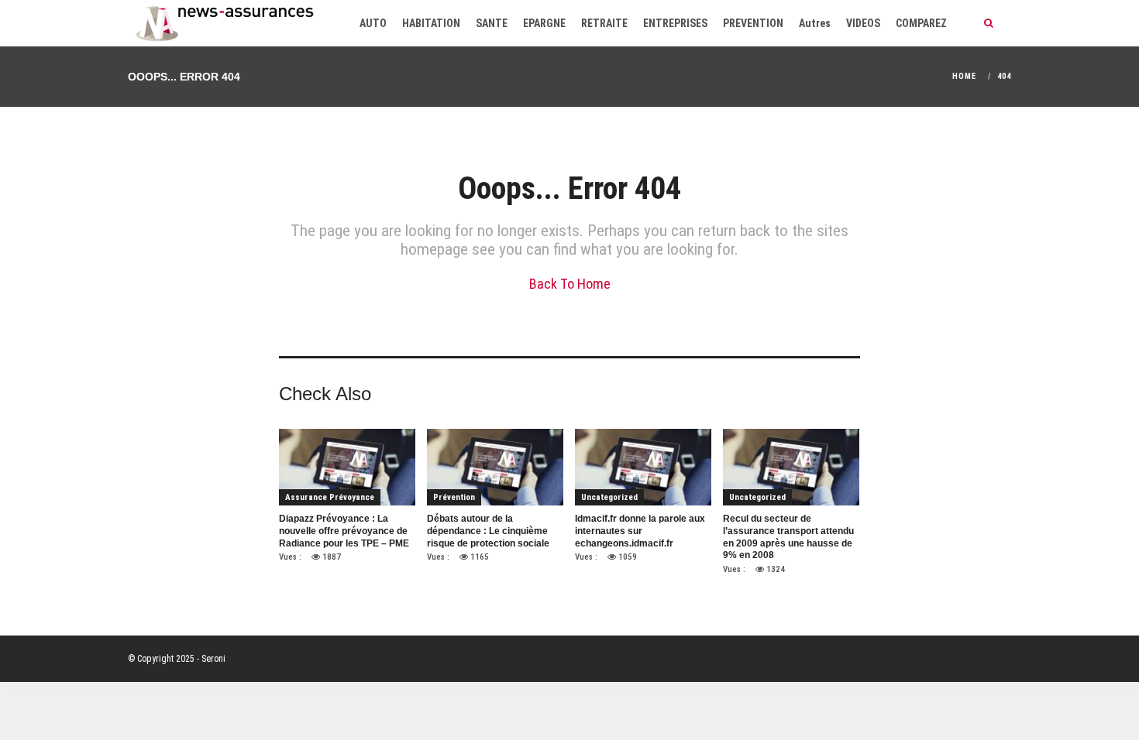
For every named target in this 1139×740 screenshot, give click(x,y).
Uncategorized (609, 497)
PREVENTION (753, 23)
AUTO (373, 23)
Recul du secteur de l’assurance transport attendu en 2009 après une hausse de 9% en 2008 (788, 536)
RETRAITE (604, 23)
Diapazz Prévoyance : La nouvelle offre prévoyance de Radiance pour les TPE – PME (344, 530)
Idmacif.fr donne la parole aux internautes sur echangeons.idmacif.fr (640, 530)
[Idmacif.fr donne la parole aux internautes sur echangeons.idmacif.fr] (643, 467)
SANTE (492, 23)
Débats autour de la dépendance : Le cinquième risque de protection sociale (488, 530)
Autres (815, 23)
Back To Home (570, 284)
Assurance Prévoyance (329, 497)
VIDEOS (863, 23)
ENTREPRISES (675, 23)
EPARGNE (544, 23)
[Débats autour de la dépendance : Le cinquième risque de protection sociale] (495, 467)
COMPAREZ (921, 23)
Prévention (454, 497)
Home (964, 76)
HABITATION (431, 23)
